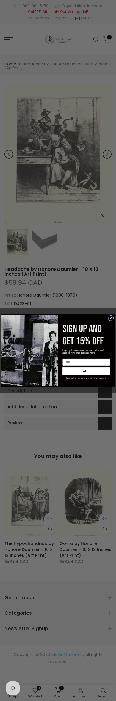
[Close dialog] (110, 318)
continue (86, 371)
